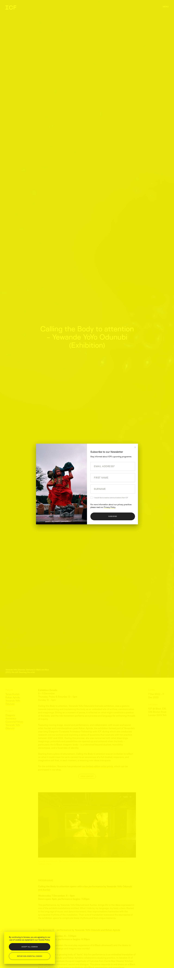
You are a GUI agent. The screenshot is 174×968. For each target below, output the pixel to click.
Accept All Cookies (29, 947)
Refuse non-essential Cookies (29, 956)
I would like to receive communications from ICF (111, 498)
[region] (29, 948)
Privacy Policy (109, 507)
